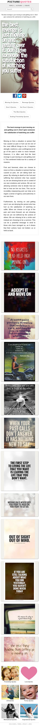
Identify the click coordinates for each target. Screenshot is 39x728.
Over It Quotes (11, 107)
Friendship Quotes (10, 682)
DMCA (30, 724)
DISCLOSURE (12, 724)
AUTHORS (19, 5)
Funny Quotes (28, 700)
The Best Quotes (19, 112)
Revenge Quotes (28, 102)
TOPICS (11, 5)
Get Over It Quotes (26, 107)
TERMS (19, 724)
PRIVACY (25, 724)
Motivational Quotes (10, 719)
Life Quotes (10, 700)
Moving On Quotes (11, 102)
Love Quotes (29, 682)
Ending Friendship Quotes (19, 116)
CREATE (27, 5)
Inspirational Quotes (28, 719)
